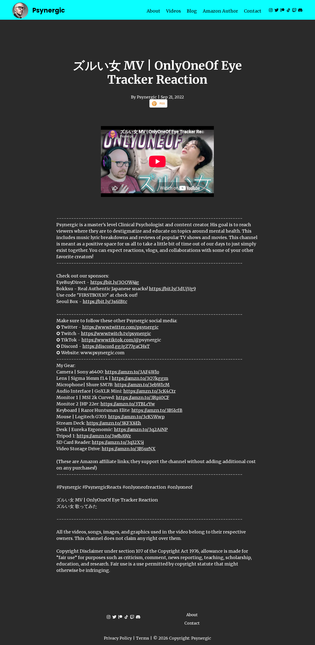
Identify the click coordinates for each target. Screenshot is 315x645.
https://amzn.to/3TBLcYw (127, 404)
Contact (252, 11)
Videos (173, 11)
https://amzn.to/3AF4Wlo (132, 372)
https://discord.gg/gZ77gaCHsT (116, 346)
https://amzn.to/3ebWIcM (142, 384)
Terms (142, 638)
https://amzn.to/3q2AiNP (141, 429)
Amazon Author (220, 11)
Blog (192, 11)
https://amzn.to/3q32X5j (118, 442)
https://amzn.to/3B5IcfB (157, 410)
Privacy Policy (118, 638)
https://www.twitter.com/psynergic (120, 327)
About (153, 11)
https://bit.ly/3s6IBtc (105, 301)
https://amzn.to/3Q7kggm (140, 378)
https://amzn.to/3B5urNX (129, 449)
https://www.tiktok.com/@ (110, 340)
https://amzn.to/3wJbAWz (104, 436)
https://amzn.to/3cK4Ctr (149, 391)
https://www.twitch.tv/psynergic (116, 333)
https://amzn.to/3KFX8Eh (113, 423)
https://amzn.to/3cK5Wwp (136, 416)
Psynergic (48, 10)
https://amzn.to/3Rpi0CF (142, 397)
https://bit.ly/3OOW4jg (114, 282)
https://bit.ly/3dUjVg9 (172, 288)
